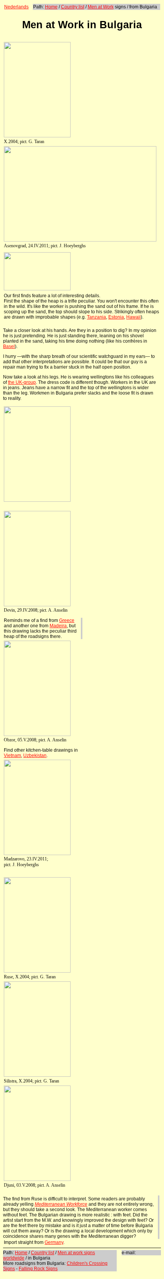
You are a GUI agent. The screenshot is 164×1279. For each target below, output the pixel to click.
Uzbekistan (35, 755)
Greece (66, 620)
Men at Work (101, 7)
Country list (72, 7)
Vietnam (12, 755)
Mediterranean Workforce (61, 1204)
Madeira (58, 625)
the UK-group (22, 382)
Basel (9, 346)
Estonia (116, 317)
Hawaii (133, 317)
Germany (54, 1242)
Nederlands (16, 7)
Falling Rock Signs (38, 1268)
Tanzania (96, 317)
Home (51, 7)
